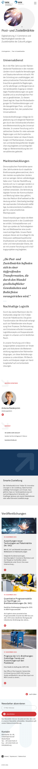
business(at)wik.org (10, 440)
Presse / (6, 756)
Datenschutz (22, 756)
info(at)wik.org (6, 745)
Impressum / (14, 756)
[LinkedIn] (3, 756)
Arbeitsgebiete (6, 51)
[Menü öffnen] (35, 4)
